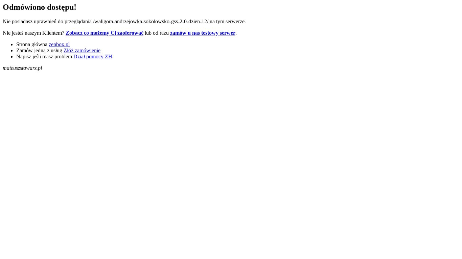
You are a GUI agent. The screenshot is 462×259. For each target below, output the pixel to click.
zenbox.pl (59, 44)
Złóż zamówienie (82, 50)
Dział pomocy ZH (92, 56)
